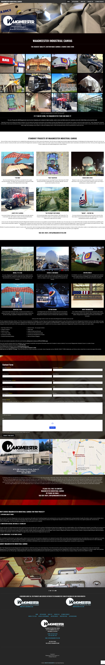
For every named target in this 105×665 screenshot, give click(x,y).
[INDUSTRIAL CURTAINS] (38, 102)
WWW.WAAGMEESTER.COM (78, 606)
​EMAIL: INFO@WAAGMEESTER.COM (52, 638)
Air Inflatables (54, 616)
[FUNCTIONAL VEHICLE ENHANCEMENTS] (38, 83)
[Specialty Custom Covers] (90, 63)
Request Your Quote (8, 435)
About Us (83, 1)
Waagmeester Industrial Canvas (11, 1)
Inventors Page (63, 616)
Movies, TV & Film (32, 616)
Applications (75, 1)
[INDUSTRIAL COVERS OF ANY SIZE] (90, 83)
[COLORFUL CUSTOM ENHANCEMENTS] (64, 102)
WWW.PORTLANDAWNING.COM (26, 606)
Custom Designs (73, 616)
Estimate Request (99, 1)
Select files (52, 427)
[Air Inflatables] (64, 63)
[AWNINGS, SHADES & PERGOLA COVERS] (64, 83)
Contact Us (90, 1)
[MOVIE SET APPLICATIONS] (90, 102)
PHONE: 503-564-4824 (52, 634)
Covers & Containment (43, 616)
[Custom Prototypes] (38, 63)
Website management (49, 662)
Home (68, 1)
